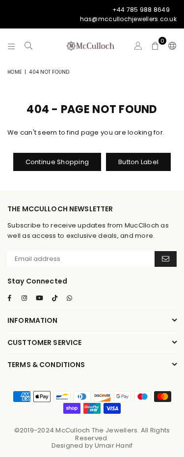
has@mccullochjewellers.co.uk (128, 19)
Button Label (138, 162)
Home (14, 72)
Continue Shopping (57, 162)
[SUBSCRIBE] (166, 259)
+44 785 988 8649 (141, 9)
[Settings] (170, 45)
